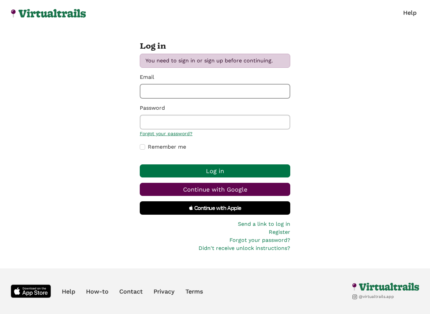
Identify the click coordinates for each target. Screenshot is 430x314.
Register (279, 232)
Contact (131, 291)
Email (147, 77)
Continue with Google (215, 189)
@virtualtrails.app (375, 296)
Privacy (164, 291)
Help (410, 12)
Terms (194, 291)
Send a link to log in (264, 224)
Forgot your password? (166, 133)
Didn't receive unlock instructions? (244, 248)
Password (152, 108)
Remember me (167, 147)
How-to (97, 291)
